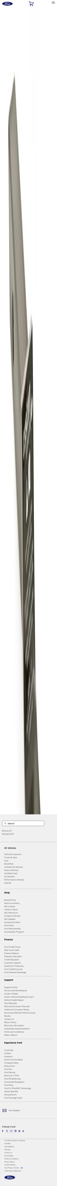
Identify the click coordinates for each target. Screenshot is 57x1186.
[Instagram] (15, 1131)
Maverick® (8, 833)
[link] (7, 1144)
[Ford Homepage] (9, 1179)
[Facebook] (3, 1131)
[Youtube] (11, 1131)
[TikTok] (23, 1131)
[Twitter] (7, 1131)
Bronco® (7, 830)
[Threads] (19, 1131)
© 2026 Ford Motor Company (14, 1140)
